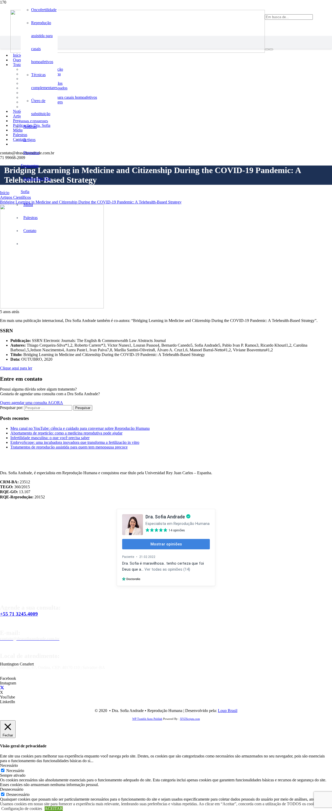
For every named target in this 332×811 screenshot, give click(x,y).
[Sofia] (137, 51)
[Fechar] (271, 49)
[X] (2, 687)
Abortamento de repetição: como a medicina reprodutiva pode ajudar (66, 433)
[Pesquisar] (267, 49)
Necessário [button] (9, 765)
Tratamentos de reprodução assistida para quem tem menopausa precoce (69, 447)
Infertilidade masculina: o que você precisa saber (49, 438)
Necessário (15, 770)
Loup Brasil (227, 710)
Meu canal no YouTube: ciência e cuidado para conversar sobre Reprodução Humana (80, 428)
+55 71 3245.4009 (19, 614)
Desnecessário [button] (11, 789)
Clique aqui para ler (16, 368)
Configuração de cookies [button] (21, 808)
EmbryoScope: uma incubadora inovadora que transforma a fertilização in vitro (74, 442)
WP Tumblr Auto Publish (147, 718)
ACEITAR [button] (54, 808)
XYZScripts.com (190, 718)
